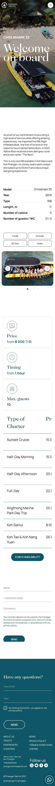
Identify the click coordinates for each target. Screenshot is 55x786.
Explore (47, 126)
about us (8, 736)
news (32, 736)
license (33, 748)
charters (9, 748)
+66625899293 (9, 763)
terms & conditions (40, 744)
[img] (32, 765)
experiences (10, 744)
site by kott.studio (14, 781)
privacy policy (37, 741)
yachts (7, 740)
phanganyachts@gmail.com (15, 766)
